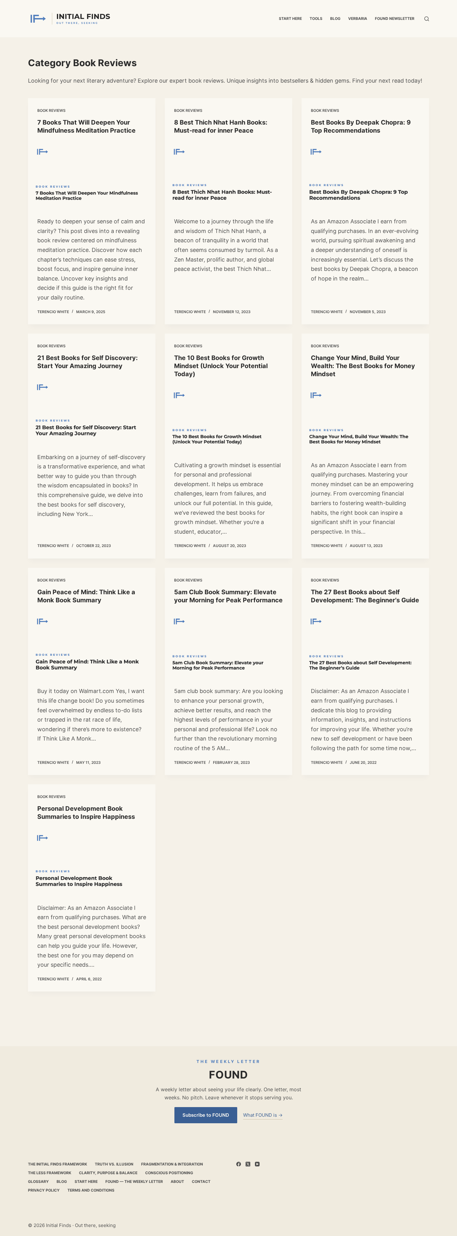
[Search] (426, 18)
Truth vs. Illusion (114, 1164)
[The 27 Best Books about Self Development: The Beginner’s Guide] (365, 643)
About (177, 1181)
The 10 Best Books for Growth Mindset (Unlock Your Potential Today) (221, 366)
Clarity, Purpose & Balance (108, 1172)
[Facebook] (238, 1164)
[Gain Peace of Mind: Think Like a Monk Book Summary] (91, 643)
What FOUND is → (263, 1115)
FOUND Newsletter (394, 18)
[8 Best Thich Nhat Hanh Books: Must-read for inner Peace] (228, 174)
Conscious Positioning (169, 1172)
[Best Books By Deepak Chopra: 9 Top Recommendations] (365, 174)
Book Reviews (51, 110)
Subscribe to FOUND (205, 1115)
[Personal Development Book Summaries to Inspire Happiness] (91, 860)
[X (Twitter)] (248, 1164)
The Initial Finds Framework (57, 1164)
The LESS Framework (49, 1172)
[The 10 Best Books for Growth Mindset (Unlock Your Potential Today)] (228, 417)
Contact (201, 1181)
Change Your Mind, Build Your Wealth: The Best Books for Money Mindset (363, 366)
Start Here (290, 18)
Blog (335, 18)
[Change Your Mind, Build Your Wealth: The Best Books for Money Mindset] (365, 417)
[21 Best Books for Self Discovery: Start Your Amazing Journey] (91, 409)
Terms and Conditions (90, 1190)
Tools (316, 18)
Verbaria (357, 18)
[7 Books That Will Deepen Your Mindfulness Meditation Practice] (91, 174)
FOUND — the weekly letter (134, 1181)
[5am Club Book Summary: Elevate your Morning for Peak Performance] (228, 643)
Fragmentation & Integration (172, 1164)
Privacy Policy (44, 1190)
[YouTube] (257, 1164)
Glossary (38, 1181)
